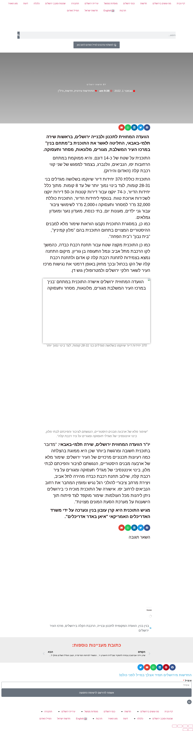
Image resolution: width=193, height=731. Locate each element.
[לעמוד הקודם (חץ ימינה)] (190, 729)
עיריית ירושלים (91, 3)
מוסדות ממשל (111, 3)
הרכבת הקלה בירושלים (80, 626)
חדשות (143, 3)
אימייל (188, 681)
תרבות (123, 10)
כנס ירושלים (129, 3)
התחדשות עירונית (84, 90)
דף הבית (181, 3)
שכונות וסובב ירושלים (55, 3)
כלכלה (37, 3)
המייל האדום (73, 10)
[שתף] (179, 726)
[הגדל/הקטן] (190, 726)
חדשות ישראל (91, 10)
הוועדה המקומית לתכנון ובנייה (117, 626)
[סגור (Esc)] (174, 726)
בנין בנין (143, 626)
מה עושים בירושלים (162, 3)
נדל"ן (61, 90)
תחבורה (75, 3)
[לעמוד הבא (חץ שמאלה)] (185, 729)
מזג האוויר (13, 3)
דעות (25, 3)
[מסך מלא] (185, 726)
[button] (147, 127)
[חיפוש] (18, 35)
